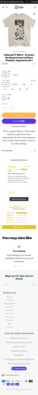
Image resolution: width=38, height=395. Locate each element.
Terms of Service (9, 313)
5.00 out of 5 (24, 207)
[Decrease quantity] (4, 108)
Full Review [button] (11, 192)
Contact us (9, 307)
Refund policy (9, 317)
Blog (9, 323)
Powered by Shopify (27, 389)
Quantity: (5, 104)
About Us (9, 297)
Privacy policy (9, 320)
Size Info (9, 300)
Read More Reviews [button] (19, 199)
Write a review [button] (19, 227)
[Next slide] (34, 182)
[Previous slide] (3, 182)
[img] (12, 167)
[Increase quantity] (11, 108)
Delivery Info (9, 310)
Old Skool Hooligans (19, 51)
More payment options (19, 126)
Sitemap (9, 327)
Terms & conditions (9, 303)
